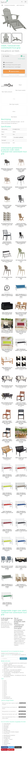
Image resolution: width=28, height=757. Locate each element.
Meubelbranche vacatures (9, 735)
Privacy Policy (6, 733)
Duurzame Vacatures (8, 671)
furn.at (5, 684)
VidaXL (17, 51)
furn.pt (5, 693)
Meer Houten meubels (20, 90)
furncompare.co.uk (8, 698)
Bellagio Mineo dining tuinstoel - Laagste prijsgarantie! (19, 633)
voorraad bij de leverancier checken (5, 626)
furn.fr (5, 680)
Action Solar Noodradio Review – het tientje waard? (13, 717)
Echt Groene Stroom (8, 667)
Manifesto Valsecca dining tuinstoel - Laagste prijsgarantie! (19, 637)
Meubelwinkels (7, 730)
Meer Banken (14, 116)
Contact (5, 744)
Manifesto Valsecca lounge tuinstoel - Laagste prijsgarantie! (20, 640)
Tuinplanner (6, 740)
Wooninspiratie (7, 743)
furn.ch (5, 690)
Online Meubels (7, 723)
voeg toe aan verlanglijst (14, 75)
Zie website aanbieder (18, 137)
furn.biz (5, 694)
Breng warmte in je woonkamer (13, 711)
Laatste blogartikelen (7, 700)
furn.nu (5, 686)
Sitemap (5, 729)
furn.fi (5, 695)
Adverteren (6, 742)
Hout (20, 85)
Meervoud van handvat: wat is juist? (13, 714)
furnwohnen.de (7, 697)
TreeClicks (6, 663)
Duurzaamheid (7, 736)
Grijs (14, 99)
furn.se (5, 688)
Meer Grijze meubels (14, 104)
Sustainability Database (9, 675)
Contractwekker (7, 672)
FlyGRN (5, 665)
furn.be (5, 682)
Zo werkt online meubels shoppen (11, 732)
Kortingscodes (7, 738)
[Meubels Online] (2, 5)
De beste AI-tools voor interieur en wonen (13, 708)
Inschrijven (23, 658)
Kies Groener (6, 669)
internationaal (17, 671)
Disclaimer (6, 727)
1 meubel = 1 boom (8, 739)
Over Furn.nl (6, 725)
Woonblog (6, 726)
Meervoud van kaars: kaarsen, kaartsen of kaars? (13, 703)
